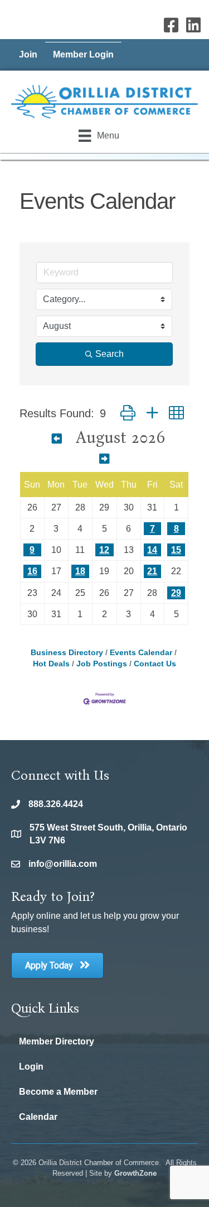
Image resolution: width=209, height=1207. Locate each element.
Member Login (83, 54)
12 (104, 550)
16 (32, 571)
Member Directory (56, 1041)
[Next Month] (104, 459)
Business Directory (67, 652)
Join (28, 54)
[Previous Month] (57, 439)
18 (80, 571)
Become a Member (58, 1091)
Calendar (38, 1117)
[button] (128, 413)
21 (152, 571)
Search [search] (109, 354)
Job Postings (101, 664)
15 (176, 550)
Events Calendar (141, 652)
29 (176, 593)
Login (31, 1066)
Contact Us (155, 664)
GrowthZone (135, 1173)
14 (152, 550)
